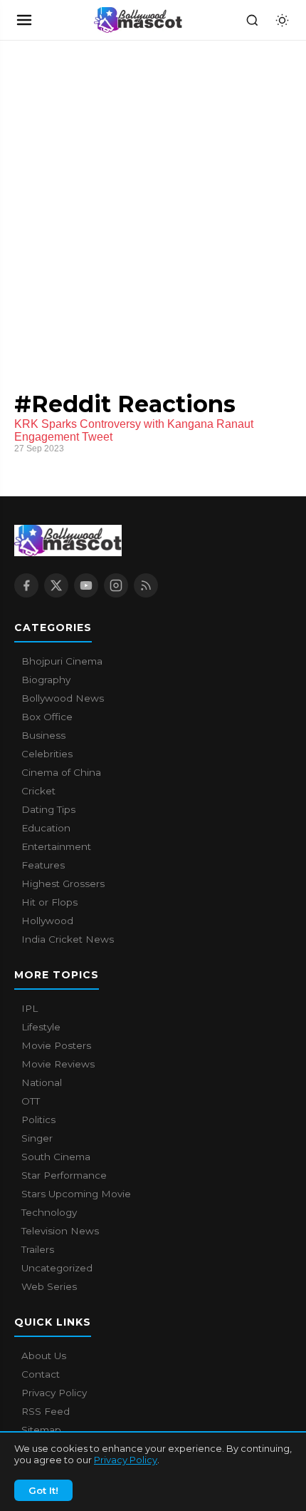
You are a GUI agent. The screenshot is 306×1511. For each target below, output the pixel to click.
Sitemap (41, 1429)
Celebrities (47, 753)
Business (43, 735)
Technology (49, 1212)
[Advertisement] (106, 201)
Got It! (43, 1490)
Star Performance (64, 1175)
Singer (37, 1138)
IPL (29, 1008)
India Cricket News (67, 939)
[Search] (252, 20)
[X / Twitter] (56, 585)
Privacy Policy (125, 1459)
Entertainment (56, 846)
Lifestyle (40, 1027)
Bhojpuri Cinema (61, 661)
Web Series (49, 1286)
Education (45, 828)
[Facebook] (26, 585)
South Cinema (55, 1156)
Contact (40, 1374)
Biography (45, 679)
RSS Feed (45, 1411)
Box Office (47, 716)
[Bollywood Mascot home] (138, 20)
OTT (30, 1101)
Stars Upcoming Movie (76, 1193)
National (41, 1082)
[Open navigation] (24, 20)
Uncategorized (57, 1268)
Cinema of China (61, 772)
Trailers (37, 1249)
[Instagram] (116, 585)
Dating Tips (48, 809)
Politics (38, 1119)
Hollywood (47, 920)
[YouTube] (86, 585)
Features (43, 865)
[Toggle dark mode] (282, 20)
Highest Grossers (63, 883)
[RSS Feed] (146, 585)
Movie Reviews (58, 1064)
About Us (43, 1355)
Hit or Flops (49, 902)
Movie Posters (56, 1045)
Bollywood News (62, 698)
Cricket (38, 791)
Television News (60, 1230)
